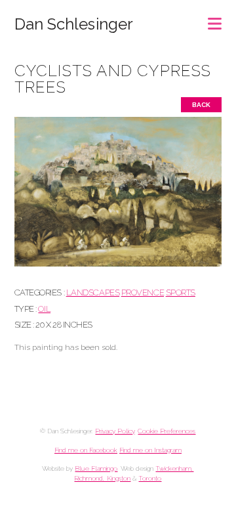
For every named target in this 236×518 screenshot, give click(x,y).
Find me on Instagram (150, 450)
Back (201, 104)
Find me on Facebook (85, 450)
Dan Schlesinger (73, 24)
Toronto (149, 478)
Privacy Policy (114, 431)
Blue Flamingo (96, 468)
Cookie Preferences (166, 431)
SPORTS (180, 292)
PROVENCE (142, 292)
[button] (215, 19)
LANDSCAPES (92, 292)
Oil (44, 309)
